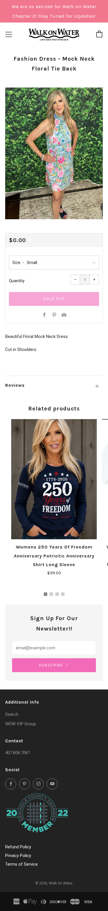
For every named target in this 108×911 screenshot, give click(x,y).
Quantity (16, 280)
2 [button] (51, 594)
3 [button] (57, 594)
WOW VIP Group (20, 723)
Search (11, 714)
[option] (54, 153)
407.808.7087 (17, 752)
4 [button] (63, 594)
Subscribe (51, 665)
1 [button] (45, 594)
